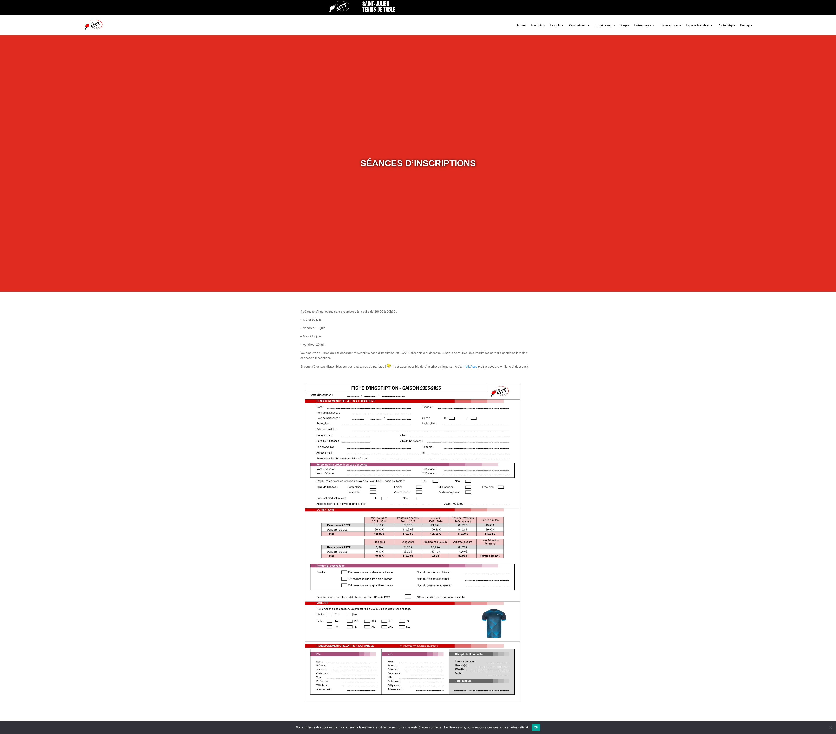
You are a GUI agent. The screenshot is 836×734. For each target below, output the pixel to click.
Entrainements (605, 25)
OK (536, 727)
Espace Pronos (670, 25)
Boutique (746, 25)
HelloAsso (470, 366)
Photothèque (726, 25)
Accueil (521, 25)
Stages (624, 25)
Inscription (538, 25)
